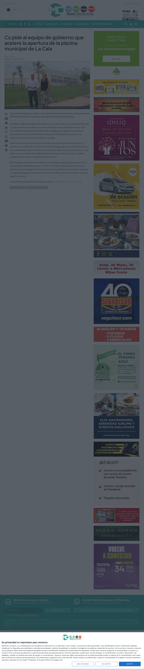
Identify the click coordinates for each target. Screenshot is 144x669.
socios (18, 646)
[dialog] (72, 650)
